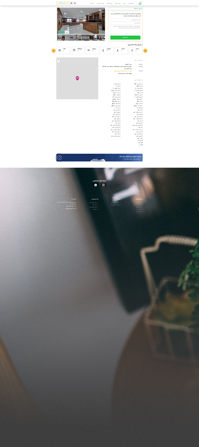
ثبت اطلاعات (125, 37)
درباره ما (92, 3)
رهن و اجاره (117, 3)
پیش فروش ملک (93, 207)
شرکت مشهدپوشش (114, 205)
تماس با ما (138, 211)
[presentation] (54, 51)
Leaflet (96, 98)
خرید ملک (94, 205)
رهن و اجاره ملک (93, 202)
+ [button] (58, 59)
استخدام (95, 209)
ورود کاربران (138, 207)
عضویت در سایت (137, 205)
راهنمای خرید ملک (115, 202)
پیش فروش (109, 3)
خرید (124, 3)
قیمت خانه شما (100, 3)
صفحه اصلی (131, 3)
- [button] (58, 62)
